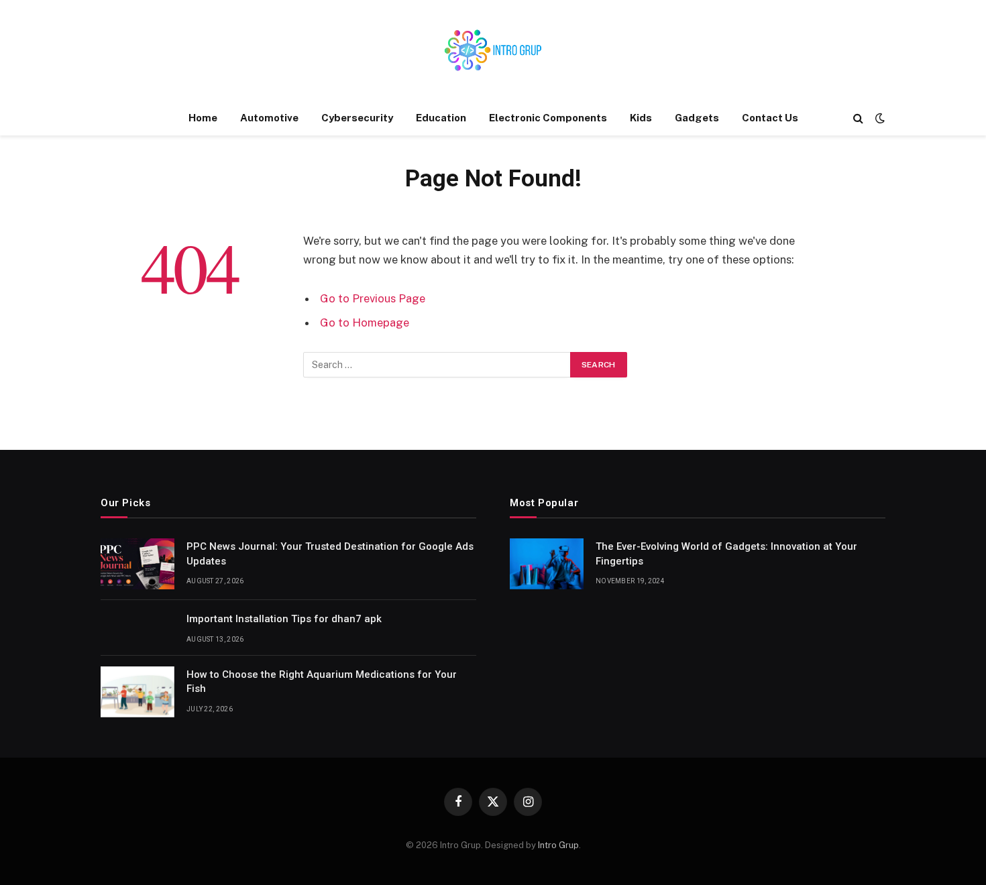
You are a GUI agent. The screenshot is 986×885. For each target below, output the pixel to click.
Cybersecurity (357, 117)
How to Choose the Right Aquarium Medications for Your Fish (321, 681)
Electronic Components (548, 117)
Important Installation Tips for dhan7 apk (284, 619)
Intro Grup (558, 845)
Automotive (269, 117)
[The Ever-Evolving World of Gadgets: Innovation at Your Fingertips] (547, 563)
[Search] (858, 118)
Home (202, 117)
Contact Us (770, 117)
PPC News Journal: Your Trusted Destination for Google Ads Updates (330, 553)
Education (441, 117)
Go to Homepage (364, 322)
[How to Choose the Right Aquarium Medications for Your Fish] (137, 691)
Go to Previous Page (372, 298)
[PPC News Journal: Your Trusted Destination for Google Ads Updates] (137, 563)
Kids (641, 117)
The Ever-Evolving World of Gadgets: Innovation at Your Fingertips (726, 553)
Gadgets (697, 117)
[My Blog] (493, 50)
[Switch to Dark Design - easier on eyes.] (878, 118)
